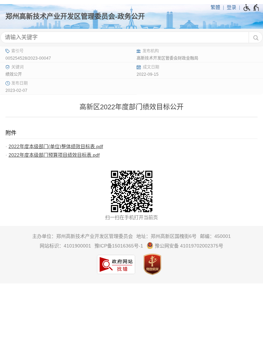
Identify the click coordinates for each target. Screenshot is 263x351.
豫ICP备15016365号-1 (119, 246)
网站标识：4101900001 (65, 246)
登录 (231, 7)
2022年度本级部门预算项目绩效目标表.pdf (54, 155)
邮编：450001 (215, 236)
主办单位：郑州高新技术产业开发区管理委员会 (82, 236)
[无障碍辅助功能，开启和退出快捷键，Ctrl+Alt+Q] (251, 7)
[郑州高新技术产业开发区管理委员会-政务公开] (131, 16)
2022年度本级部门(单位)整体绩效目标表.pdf (56, 146)
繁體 (215, 7)
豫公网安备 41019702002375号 (188, 246)
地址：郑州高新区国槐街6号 (166, 236)
